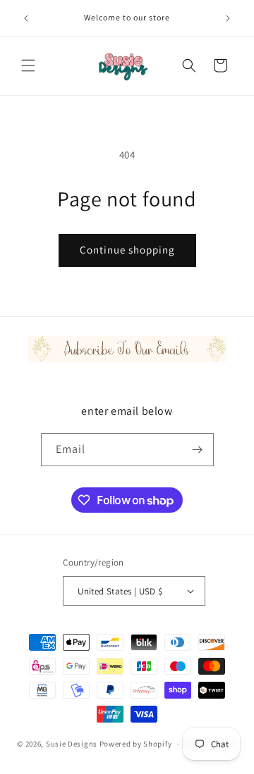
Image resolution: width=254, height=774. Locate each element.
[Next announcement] (227, 18)
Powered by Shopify (135, 744)
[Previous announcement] (26, 18)
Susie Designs (71, 744)
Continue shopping (127, 249)
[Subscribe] (197, 449)
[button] (28, 65)
